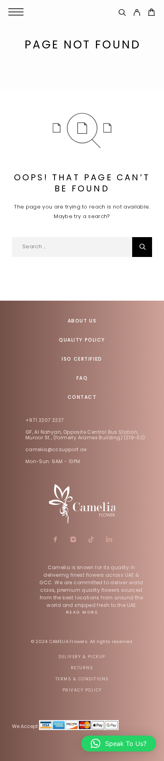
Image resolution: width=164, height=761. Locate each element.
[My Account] (137, 13)
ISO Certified (82, 358)
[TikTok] (91, 540)
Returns (82, 668)
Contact (82, 397)
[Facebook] (55, 540)
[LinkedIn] (109, 540)
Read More (82, 612)
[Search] (122, 13)
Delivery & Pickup (82, 657)
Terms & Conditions (82, 679)
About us (82, 320)
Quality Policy (82, 339)
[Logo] (82, 12)
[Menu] (16, 12)
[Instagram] (73, 540)
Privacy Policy (82, 690)
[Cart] (151, 13)
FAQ (82, 378)
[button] (118, 743)
